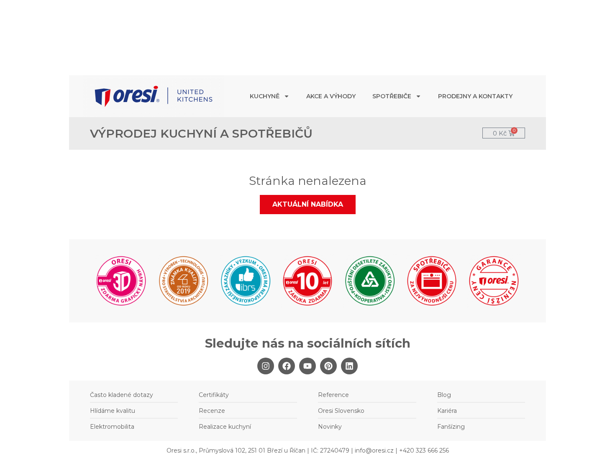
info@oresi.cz (374, 450)
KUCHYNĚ (264, 96)
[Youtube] (307, 366)
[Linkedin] (349, 366)
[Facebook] (286, 366)
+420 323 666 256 (424, 450)
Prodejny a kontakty (475, 96)
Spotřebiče (391, 96)
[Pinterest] (328, 366)
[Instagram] (265, 366)
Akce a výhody (331, 96)
